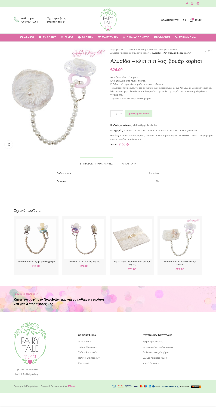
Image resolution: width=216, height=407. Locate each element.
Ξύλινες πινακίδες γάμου (155, 358)
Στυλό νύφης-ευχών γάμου (156, 352)
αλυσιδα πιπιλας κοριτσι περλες (161, 135)
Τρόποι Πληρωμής (87, 347)
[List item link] (43, 369)
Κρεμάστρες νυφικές (153, 341)
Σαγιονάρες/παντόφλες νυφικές (158, 347)
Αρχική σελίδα (117, 49)
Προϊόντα (131, 49)
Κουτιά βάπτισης (151, 363)
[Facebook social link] (187, 3)
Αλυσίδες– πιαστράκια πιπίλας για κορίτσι (130, 53)
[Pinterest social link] (198, 3)
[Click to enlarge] (9, 145)
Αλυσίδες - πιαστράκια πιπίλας (163, 49)
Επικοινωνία (84, 363)
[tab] (96, 162)
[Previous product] (205, 51)
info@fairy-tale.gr (56, 21)
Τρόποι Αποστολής (87, 352)
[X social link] (123, 144)
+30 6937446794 (29, 21)
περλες (122, 139)
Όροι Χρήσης (84, 341)
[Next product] (212, 51)
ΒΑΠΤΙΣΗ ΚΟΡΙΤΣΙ (188, 135)
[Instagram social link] (192, 3)
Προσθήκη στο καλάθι (138, 113)
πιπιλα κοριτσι (135, 139)
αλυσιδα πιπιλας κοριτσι (132, 135)
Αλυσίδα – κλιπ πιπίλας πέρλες (84, 261)
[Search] (185, 20)
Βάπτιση (142, 49)
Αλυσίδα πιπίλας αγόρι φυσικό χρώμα (36, 261)
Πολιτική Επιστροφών (89, 358)
